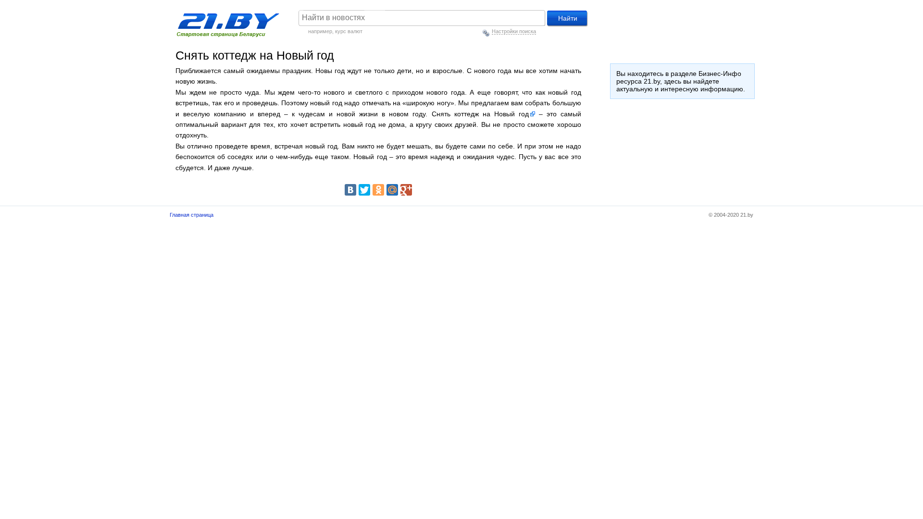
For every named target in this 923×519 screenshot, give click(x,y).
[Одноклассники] (378, 190)
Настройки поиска (514, 31)
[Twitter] (364, 190)
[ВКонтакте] (350, 190)
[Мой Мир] (392, 190)
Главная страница (191, 215)
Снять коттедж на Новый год (480, 114)
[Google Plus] (406, 190)
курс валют (348, 31)
